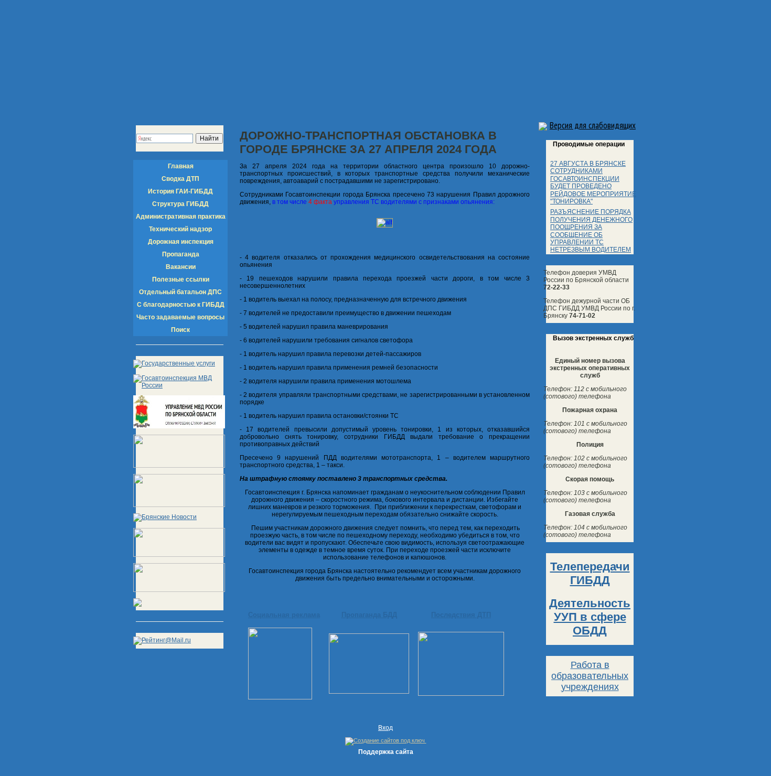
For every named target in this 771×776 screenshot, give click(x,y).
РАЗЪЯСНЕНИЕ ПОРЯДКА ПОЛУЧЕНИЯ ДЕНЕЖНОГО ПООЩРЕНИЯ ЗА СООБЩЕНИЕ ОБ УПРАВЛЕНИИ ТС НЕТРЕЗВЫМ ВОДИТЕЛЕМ (591, 230)
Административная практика (181, 216)
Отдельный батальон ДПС (180, 292)
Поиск (180, 329)
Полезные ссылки (180, 279)
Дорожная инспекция (180, 241)
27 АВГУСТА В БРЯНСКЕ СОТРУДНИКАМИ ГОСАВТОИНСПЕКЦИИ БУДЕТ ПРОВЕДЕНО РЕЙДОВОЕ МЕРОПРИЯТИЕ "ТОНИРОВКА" (593, 182)
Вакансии (181, 267)
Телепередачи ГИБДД (590, 573)
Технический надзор (180, 229)
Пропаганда (180, 254)
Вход (385, 727)
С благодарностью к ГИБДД (180, 304)
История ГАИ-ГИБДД (180, 191)
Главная (181, 166)
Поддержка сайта (385, 752)
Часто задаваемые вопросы (180, 317)
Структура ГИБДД (180, 204)
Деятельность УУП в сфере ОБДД (589, 617)
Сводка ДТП (180, 178)
